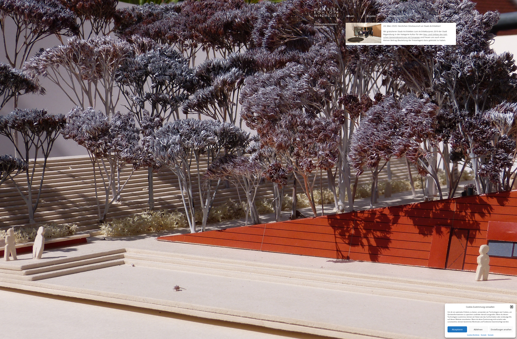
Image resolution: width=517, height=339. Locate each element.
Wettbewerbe (395, 16)
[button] (511, 307)
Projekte (371, 16)
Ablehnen (478, 329)
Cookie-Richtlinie (473, 335)
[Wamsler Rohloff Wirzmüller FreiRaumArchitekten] (326, 13)
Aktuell (350, 16)
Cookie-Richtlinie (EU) (467, 16)
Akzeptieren (457, 329)
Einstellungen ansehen (501, 329)
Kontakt (483, 335)
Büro (418, 16)
